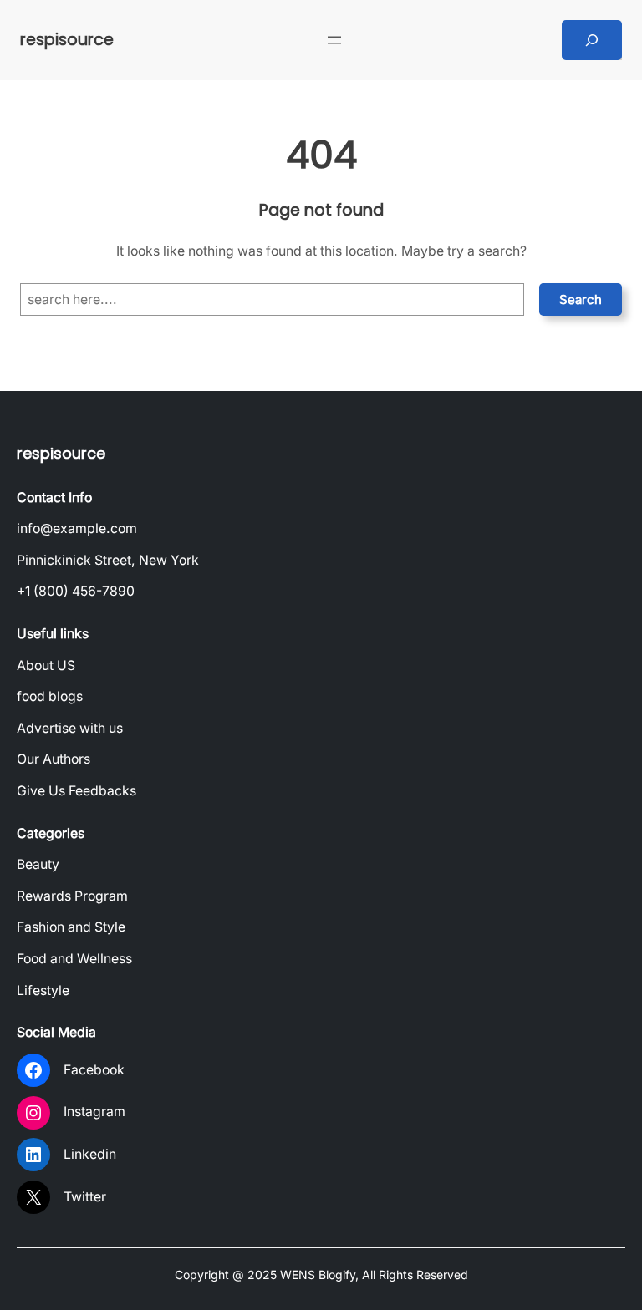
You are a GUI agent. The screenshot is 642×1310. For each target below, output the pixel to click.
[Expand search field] (592, 40)
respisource (67, 39)
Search (580, 299)
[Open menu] (334, 40)
